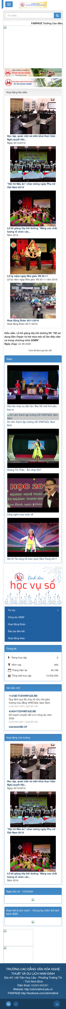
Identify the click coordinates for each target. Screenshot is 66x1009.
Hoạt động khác (16, 638)
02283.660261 (40, 985)
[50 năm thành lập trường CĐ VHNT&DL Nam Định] (33, 416)
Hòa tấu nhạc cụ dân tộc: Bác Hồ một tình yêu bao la (32, 407)
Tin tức (11, 610)
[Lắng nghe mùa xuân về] (33, 492)
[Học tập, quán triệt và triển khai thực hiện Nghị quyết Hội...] (33, 116)
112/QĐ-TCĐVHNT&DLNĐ (23, 695)
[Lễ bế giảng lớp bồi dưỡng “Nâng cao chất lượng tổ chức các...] (33, 208)
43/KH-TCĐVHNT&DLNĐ (22, 711)
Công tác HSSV (16, 617)
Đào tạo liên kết (16, 631)
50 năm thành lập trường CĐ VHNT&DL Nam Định (31, 423)
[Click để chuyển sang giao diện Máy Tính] (15, 1003)
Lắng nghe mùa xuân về (20, 514)
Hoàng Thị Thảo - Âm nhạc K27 (24, 469)
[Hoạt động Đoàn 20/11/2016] (33, 301)
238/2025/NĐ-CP (18, 726)
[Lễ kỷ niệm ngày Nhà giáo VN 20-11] (33, 256)
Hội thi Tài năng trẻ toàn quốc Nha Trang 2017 (32, 558)
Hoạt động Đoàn (17, 624)
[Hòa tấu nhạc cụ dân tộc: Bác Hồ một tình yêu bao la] (33, 384)
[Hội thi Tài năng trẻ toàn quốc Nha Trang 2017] (33, 537)
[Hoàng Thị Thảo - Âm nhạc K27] (33, 448)
